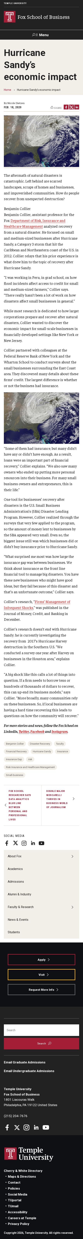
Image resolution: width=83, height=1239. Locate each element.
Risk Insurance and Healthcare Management (30, 767)
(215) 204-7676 (15, 1116)
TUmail (13, 1206)
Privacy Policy (18, 1224)
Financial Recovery (16, 751)
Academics (15, 869)
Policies (14, 1188)
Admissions (16, 881)
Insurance (62, 751)
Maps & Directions (22, 1176)
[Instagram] (24, 843)
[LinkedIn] (33, 843)
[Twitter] (15, 843)
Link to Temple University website (29, 1154)
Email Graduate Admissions (24, 1062)
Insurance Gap (14, 759)
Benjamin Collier (15, 743)
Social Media (17, 1194)
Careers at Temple (22, 1218)
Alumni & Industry (19, 894)
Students (14, 932)
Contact (14, 1182)
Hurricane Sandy (42, 751)
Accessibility (17, 1212)
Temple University (15, 3)
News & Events (18, 920)
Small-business (14, 775)
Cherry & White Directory (23, 1171)
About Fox (14, 856)
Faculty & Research (21, 907)
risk (30, 759)
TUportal (14, 1200)
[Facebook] (7, 843)
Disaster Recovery (40, 743)
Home (7, 89)
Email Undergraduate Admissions (29, 1071)
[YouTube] (41, 843)
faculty (60, 743)
